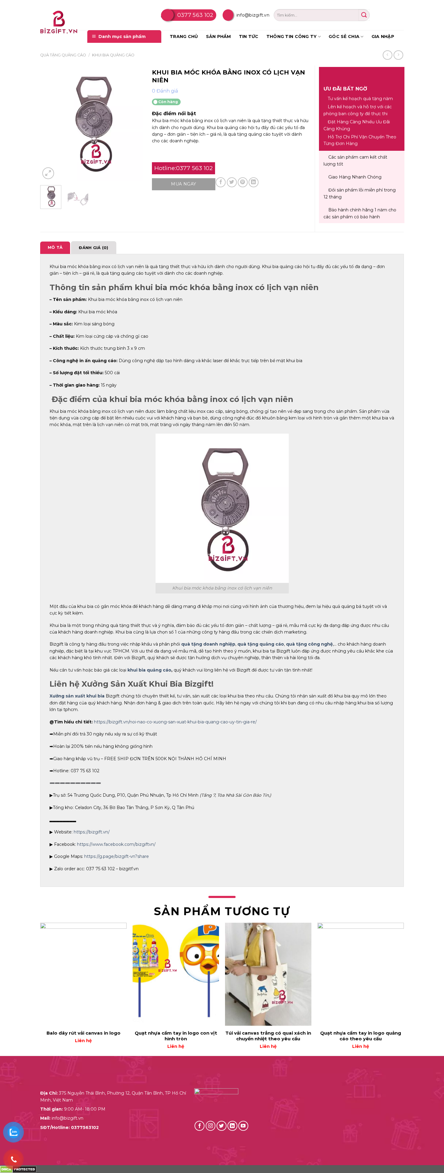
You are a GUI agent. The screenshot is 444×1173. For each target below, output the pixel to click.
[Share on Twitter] (232, 182)
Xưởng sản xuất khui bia (77, 696)
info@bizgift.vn (252, 15)
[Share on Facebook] (221, 182)
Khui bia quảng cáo (113, 55)
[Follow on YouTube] (243, 1126)
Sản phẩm (218, 36)
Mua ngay (183, 184)
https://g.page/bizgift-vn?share (116, 856)
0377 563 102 (195, 15)
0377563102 (85, 1127)
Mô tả (55, 247)
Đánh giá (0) (93, 247)
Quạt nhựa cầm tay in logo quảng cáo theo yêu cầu (360, 1036)
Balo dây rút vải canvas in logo (84, 1033)
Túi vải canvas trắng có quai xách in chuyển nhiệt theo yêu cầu (268, 1036)
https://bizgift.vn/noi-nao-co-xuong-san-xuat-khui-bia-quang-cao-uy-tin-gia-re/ (175, 722)
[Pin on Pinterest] (243, 182)
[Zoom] (48, 173)
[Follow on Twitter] (222, 1126)
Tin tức (249, 36)
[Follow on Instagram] (211, 1126)
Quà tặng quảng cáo (63, 55)
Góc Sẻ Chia (344, 36)
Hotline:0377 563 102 (183, 168)
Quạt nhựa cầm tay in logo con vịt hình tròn (176, 1036)
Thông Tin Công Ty (291, 36)
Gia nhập (383, 36)
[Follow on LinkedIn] (232, 1126)
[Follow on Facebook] (199, 1126)
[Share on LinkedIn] (254, 182)
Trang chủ (184, 36)
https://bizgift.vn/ (92, 832)
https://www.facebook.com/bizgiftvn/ (116, 844)
